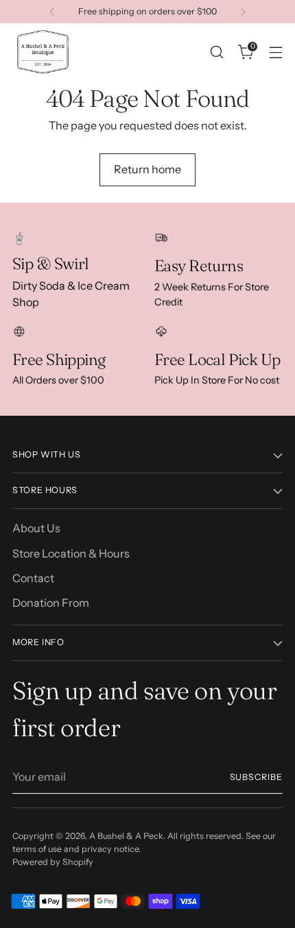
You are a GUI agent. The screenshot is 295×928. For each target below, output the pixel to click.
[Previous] (52, 11)
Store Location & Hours (71, 553)
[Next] (243, 11)
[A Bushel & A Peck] (43, 52)
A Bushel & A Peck (126, 836)
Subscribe (256, 777)
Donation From (50, 603)
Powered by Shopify (52, 862)
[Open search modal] (216, 52)
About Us (36, 528)
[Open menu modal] (275, 52)
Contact (33, 578)
